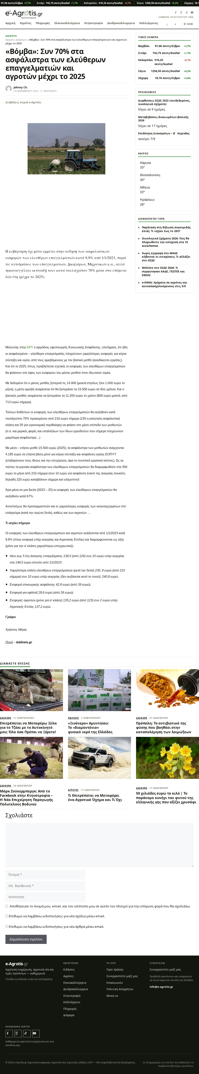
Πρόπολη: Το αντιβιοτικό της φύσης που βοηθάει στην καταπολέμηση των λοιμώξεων (163, 727)
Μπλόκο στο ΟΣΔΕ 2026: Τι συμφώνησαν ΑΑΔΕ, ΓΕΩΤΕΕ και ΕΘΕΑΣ (163, 271)
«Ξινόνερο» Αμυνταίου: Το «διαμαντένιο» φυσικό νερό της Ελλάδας (90, 727)
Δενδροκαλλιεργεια (121, 23)
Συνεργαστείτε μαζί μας (122, 976)
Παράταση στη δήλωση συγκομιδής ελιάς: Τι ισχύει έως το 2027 (166, 229)
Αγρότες (25, 23)
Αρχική (10, 23)
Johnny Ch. (21, 87)
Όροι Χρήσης (114, 969)
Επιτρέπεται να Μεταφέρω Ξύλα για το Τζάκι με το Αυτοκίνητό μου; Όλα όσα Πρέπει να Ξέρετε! (28, 727)
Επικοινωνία (114, 982)
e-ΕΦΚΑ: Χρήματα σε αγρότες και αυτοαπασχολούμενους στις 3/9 (164, 284)
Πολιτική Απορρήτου (119, 989)
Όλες (188, 24)
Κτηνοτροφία (93, 23)
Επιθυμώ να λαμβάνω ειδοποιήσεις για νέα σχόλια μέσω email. (57, 916)
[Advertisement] (66, 207)
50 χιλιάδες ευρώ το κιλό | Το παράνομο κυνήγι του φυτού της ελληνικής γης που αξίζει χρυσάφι (166, 797)
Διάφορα (11, 35)
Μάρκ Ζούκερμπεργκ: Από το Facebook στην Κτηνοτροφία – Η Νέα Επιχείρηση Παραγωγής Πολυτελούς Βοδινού (26, 797)
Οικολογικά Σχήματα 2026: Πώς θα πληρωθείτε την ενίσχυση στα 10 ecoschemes (165, 242)
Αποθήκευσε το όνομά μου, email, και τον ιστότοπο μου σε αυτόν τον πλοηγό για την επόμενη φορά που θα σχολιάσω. (100, 906)
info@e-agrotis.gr (161, 987)
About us (112, 995)
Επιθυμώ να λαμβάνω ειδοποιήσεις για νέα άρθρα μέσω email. (56, 926)
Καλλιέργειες (148, 23)
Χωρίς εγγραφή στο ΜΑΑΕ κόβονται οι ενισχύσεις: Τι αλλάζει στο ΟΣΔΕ (166, 256)
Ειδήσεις (73, 718)
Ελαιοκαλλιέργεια (67, 23)
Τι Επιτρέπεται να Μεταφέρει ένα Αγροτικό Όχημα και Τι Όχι (95, 797)
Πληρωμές (43, 23)
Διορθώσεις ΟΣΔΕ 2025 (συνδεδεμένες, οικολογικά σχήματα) (164, 102)
